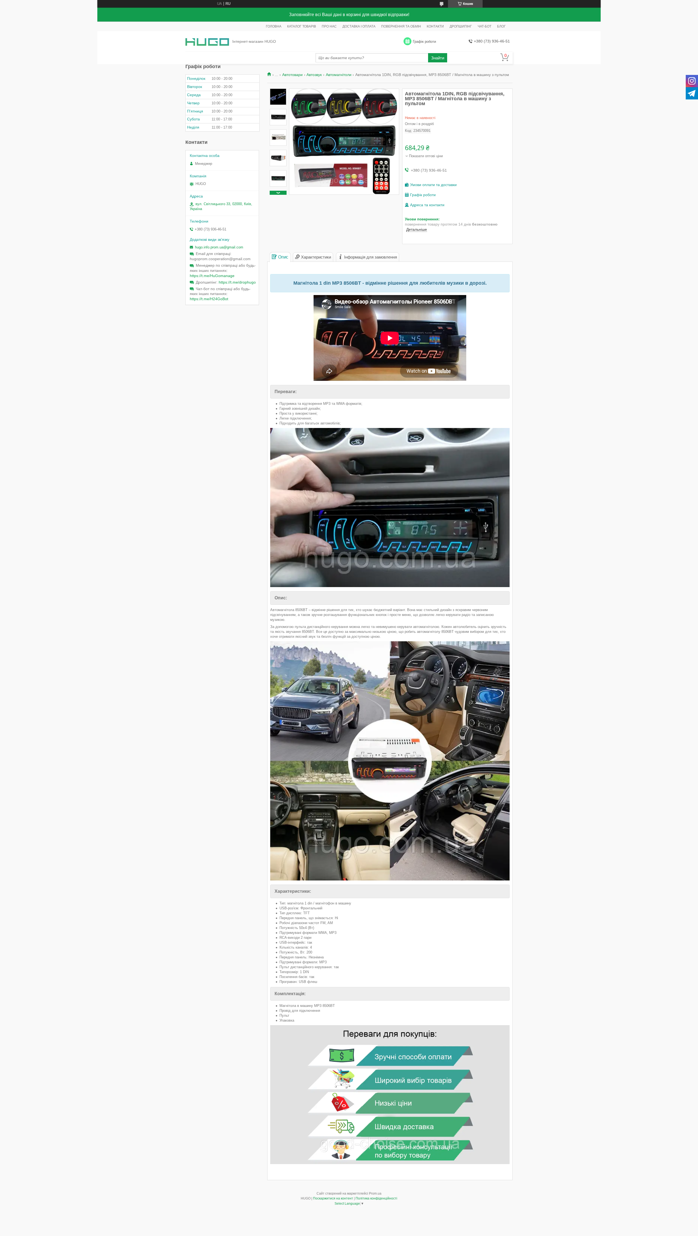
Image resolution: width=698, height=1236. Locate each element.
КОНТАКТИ (435, 26)
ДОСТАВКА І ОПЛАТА (358, 26)
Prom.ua (375, 1193)
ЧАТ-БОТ (484, 26)
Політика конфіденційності (376, 1198)
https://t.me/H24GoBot (209, 299)
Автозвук (314, 74)
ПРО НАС (329, 26)
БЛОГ (501, 26)
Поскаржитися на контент (333, 1198)
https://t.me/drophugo (237, 282)
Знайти (437, 58)
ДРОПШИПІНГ (461, 26)
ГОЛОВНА (273, 26)
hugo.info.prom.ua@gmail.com (219, 247)
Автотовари (292, 74)
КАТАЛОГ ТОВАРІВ (301, 26)
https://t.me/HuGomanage (212, 276)
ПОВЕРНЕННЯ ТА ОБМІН (401, 26)
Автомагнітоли (338, 74)
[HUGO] (207, 41)
